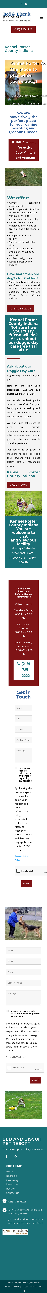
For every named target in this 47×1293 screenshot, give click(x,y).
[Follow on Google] (26, 4)
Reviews (11, 1188)
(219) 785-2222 (23, 29)
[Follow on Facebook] (21, 4)
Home (9, 1171)
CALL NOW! (18, 484)
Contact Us (12, 1193)
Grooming (12, 1180)
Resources (12, 1184)
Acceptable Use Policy (16, 1057)
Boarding (11, 1175)
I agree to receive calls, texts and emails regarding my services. (25, 774)
